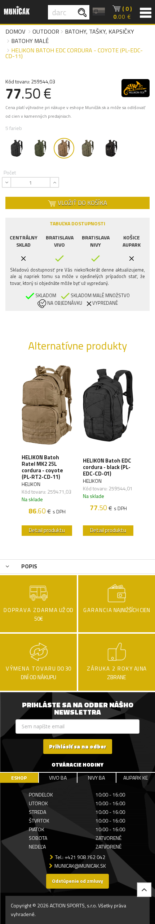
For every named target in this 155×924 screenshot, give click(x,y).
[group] (47, 452)
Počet (10, 172)
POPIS (28, 566)
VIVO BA (58, 777)
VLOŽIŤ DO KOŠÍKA (81, 203)
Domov (15, 31)
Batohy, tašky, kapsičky (99, 31)
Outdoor (45, 31)
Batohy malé (30, 40)
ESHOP (19, 777)
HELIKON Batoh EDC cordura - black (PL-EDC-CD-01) (107, 467)
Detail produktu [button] (47, 530)
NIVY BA (96, 777)
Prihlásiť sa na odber (77, 746)
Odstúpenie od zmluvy (77, 881)
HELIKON (31, 484)
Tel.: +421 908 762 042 (80, 857)
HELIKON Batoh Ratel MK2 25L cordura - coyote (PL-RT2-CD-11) (42, 467)
